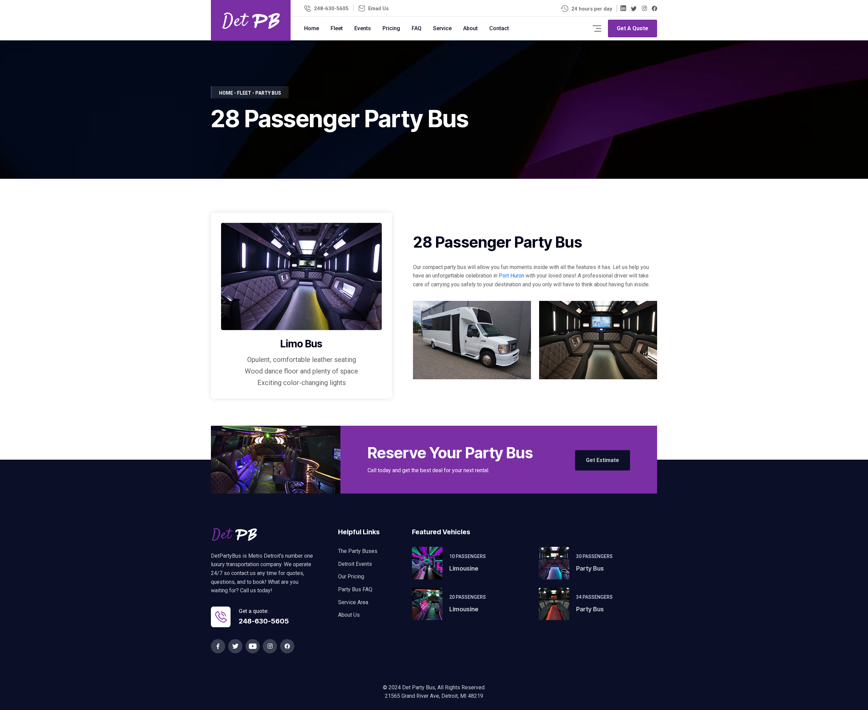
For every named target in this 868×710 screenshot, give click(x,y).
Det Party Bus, (419, 687)
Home (311, 28)
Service (442, 28)
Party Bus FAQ (355, 589)
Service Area (353, 602)
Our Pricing (351, 576)
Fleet (337, 28)
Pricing (391, 28)
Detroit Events (355, 564)
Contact (499, 28)
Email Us (378, 8)
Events (362, 28)
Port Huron (511, 275)
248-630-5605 (331, 8)
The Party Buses (357, 551)
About (470, 28)
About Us (349, 615)
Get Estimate (602, 460)
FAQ (416, 28)
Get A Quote (632, 28)
